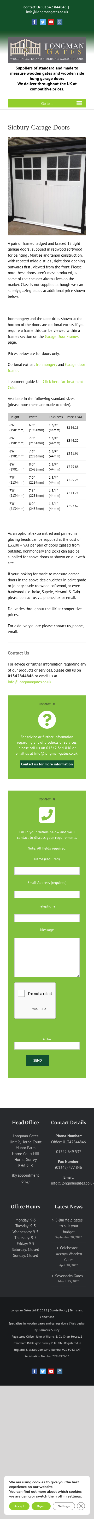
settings (74, 1496)
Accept (19, 1506)
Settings (64, 1506)
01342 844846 (55, 7)
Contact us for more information (47, 764)
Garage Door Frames (62, 336)
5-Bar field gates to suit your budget (69, 1226)
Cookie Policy (58, 1310)
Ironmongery (46, 364)
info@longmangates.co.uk (47, 11)
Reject (41, 1506)
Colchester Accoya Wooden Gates (69, 1253)
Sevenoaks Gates (69, 1275)
